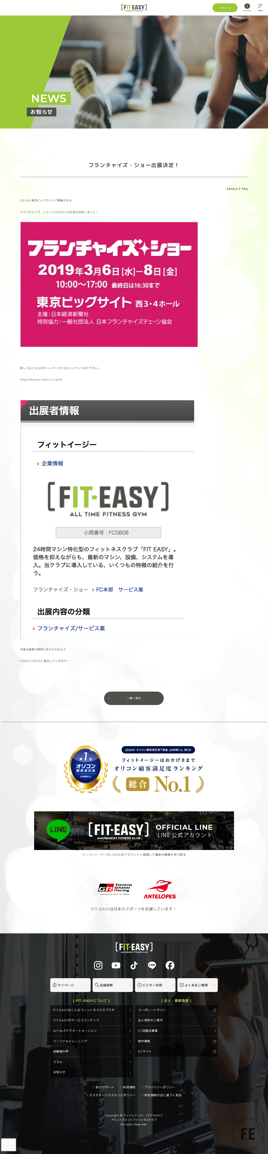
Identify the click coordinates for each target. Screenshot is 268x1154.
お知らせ (59, 1072)
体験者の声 (61, 1051)
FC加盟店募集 (148, 1031)
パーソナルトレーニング (70, 1041)
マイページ (66, 985)
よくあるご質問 (196, 985)
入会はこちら (225, 8)
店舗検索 (106, 985)
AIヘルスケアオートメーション (75, 1031)
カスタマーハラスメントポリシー (112, 1095)
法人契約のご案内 (150, 1020)
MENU (260, 11)
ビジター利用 (152, 985)
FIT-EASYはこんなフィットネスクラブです (84, 1010)
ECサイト (145, 1051)
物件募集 (144, 1041)
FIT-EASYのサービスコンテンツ (76, 1020)
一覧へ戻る (134, 698)
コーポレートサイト (152, 1010)
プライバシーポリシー (159, 1087)
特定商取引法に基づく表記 (163, 1095)
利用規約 (129, 1087)
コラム (57, 1062)
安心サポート (105, 1087)
